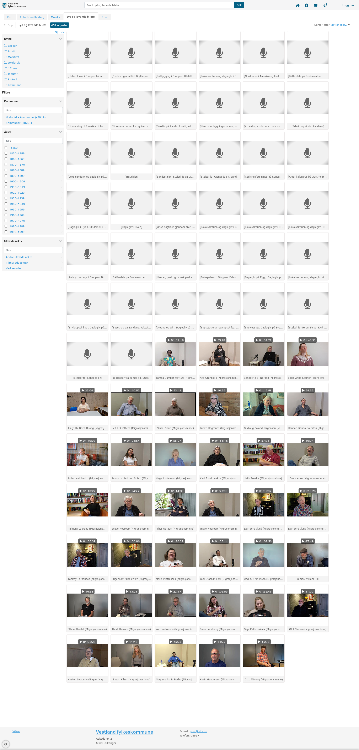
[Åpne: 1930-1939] (62, 198)
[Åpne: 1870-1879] (62, 164)
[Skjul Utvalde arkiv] (60, 241)
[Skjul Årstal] (60, 131)
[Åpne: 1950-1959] (62, 209)
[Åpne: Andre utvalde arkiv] (62, 257)
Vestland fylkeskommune (124, 731)
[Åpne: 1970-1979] (62, 220)
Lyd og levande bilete (32, 25)
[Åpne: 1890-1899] (62, 175)
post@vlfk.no (198, 731)
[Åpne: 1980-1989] (62, 226)
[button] (239, 5)
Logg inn (348, 5)
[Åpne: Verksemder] (62, 268)
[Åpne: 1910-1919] (62, 187)
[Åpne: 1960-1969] (62, 215)
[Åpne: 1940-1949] (62, 204)
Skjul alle (59, 32)
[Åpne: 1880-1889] (62, 170)
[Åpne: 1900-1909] (62, 181)
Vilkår (16, 731)
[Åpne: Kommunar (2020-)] (62, 122)
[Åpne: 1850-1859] (62, 153)
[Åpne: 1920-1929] (62, 192)
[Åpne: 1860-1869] (62, 159)
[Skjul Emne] (60, 38)
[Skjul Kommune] (60, 101)
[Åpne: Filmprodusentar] (62, 262)
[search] (159, 5)
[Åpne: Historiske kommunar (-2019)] (62, 117)
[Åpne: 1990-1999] (62, 232)
